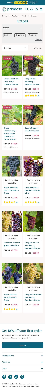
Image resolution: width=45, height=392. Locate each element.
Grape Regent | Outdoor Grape (32, 129)
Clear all (38, 39)
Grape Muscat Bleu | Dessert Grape (10, 297)
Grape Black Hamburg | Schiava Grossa (32, 81)
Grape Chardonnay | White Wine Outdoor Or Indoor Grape (10, 133)
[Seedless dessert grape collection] (12, 210)
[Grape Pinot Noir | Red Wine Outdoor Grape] (12, 54)
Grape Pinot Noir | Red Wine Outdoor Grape (11, 81)
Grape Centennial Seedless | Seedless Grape (33, 297)
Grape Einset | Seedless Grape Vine (32, 190)
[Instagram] (10, 376)
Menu (41, 10)
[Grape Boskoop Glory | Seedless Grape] (12, 154)
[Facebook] (4, 376)
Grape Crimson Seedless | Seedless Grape (32, 245)
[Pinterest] (22, 376)
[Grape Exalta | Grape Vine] (12, 261)
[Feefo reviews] (22, 3)
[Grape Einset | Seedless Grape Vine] (33, 154)
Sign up (22, 345)
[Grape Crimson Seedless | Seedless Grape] (33, 210)
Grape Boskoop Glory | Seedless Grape (11, 190)
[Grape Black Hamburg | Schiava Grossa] (33, 54)
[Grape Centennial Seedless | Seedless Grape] (33, 261)
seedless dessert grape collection (12, 244)
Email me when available (11, 181)
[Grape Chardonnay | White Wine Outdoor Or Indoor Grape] (12, 103)
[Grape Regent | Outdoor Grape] (33, 103)
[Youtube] (16, 376)
